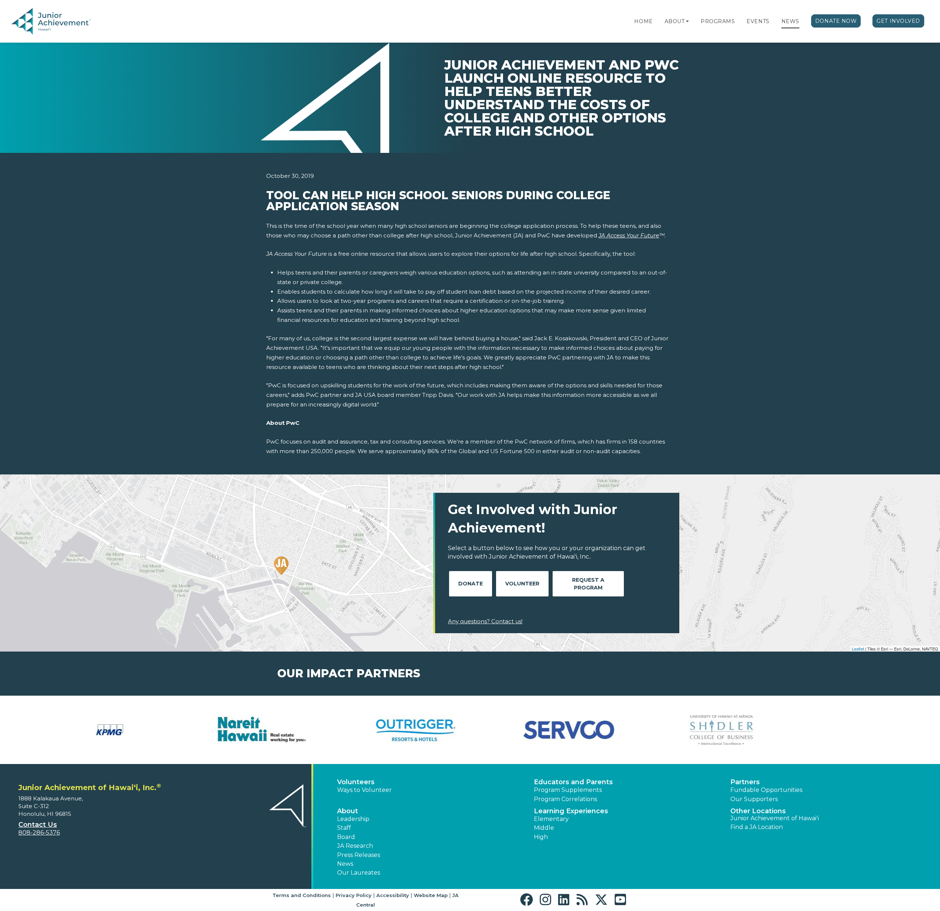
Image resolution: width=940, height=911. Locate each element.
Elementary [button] (551, 818)
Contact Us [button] (37, 824)
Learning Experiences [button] (571, 811)
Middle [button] (544, 827)
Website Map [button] (431, 895)
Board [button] (346, 836)
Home (643, 21)
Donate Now (836, 21)
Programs (718, 21)
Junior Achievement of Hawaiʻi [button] (774, 818)
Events (757, 21)
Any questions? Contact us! (485, 621)
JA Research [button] (355, 845)
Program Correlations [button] (565, 799)
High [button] (541, 836)
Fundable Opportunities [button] (766, 789)
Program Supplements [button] (568, 789)
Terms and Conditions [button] (301, 895)
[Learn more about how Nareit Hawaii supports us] (241, 729)
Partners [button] (745, 782)
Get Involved (898, 21)
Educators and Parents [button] (573, 782)
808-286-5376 (39, 832)
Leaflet (858, 649)
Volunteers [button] (356, 782)
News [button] (345, 863)
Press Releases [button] (358, 854)
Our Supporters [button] (754, 799)
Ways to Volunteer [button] (364, 789)
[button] (687, 21)
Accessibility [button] (392, 895)
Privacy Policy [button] (354, 895)
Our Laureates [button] (358, 872)
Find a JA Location (756, 827)
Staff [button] (344, 827)
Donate (470, 583)
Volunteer (522, 583)
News (790, 21)
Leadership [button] (353, 818)
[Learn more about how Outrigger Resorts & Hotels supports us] (393, 729)
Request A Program (588, 584)
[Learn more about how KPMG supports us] (88, 729)
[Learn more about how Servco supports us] (547, 729)
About (675, 21)
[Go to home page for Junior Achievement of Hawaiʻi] (64, 22)
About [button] (347, 811)
